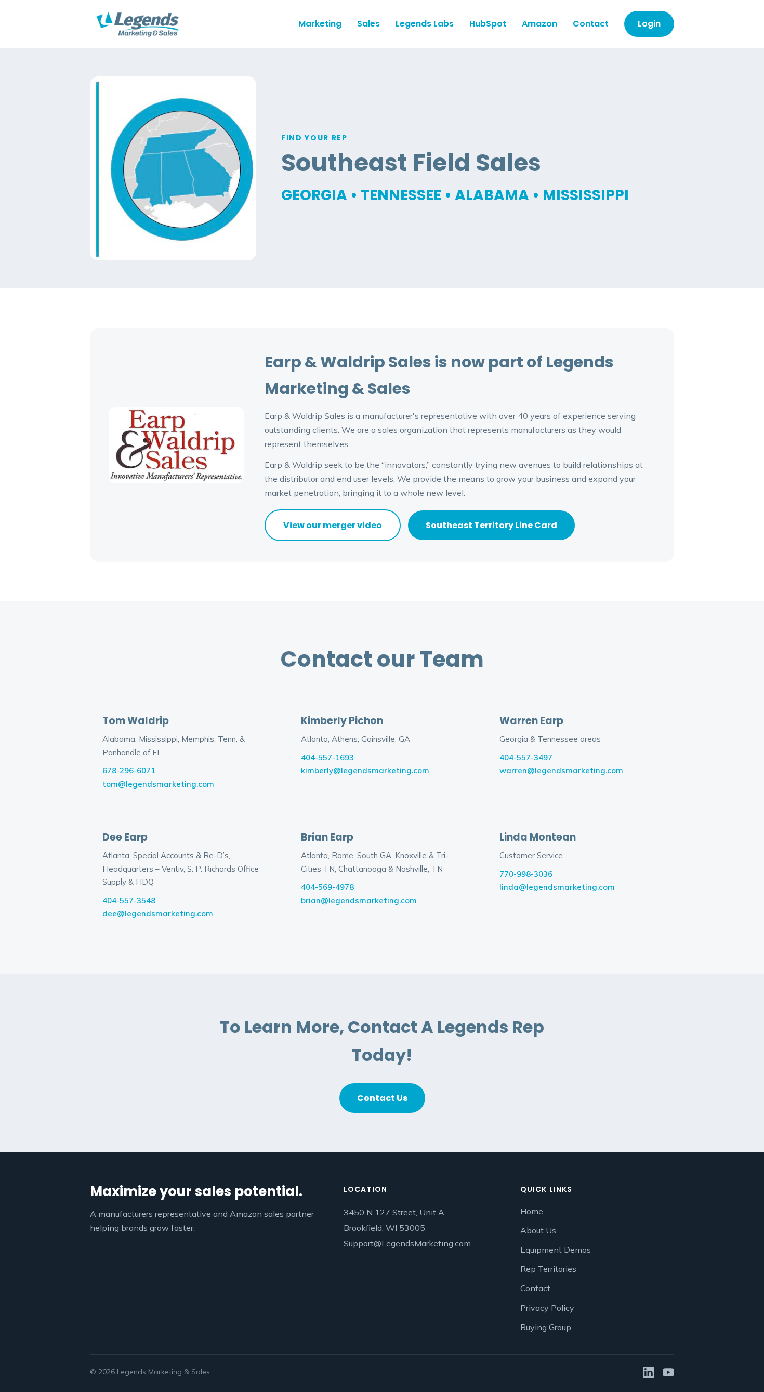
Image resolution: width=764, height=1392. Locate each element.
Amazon (539, 24)
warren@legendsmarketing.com (561, 771)
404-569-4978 (327, 887)
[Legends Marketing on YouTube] (668, 1372)
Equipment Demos (555, 1249)
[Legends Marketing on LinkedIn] (648, 1372)
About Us (538, 1230)
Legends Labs (425, 24)
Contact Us (382, 1098)
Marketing (319, 24)
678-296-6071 (128, 771)
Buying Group (545, 1327)
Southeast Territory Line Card (491, 525)
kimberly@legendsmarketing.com (365, 771)
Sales (368, 24)
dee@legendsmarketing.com (157, 913)
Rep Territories (548, 1269)
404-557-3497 (525, 758)
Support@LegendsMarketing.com (407, 1243)
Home (531, 1211)
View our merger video (332, 525)
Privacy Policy (547, 1308)
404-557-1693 (327, 758)
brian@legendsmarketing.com (359, 900)
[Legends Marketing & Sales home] (137, 24)
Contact (591, 24)
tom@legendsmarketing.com (158, 784)
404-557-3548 (128, 900)
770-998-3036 (525, 874)
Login (649, 24)
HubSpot (487, 24)
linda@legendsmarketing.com (557, 887)
